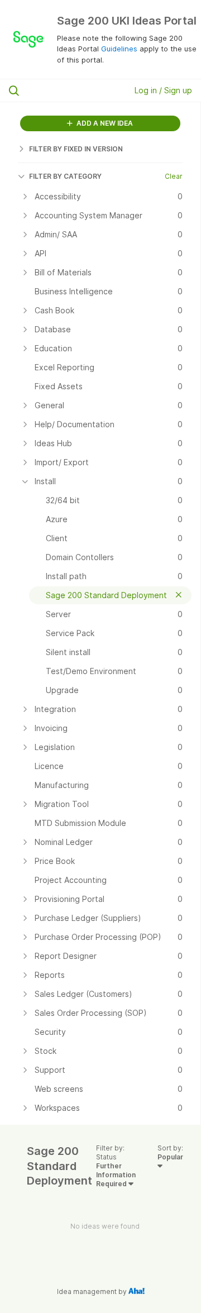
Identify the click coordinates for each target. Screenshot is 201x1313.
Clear (174, 176)
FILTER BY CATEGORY (65, 176)
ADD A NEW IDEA (104, 123)
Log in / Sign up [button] (163, 90)
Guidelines (119, 48)
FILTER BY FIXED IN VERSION (76, 149)
